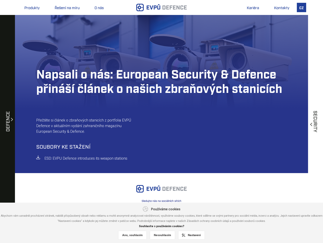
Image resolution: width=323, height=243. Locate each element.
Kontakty (281, 7)
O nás (99, 7)
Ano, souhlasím (132, 235)
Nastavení (194, 235)
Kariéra (253, 7)
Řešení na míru (67, 7)
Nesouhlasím (162, 235)
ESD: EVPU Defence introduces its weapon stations (85, 158)
